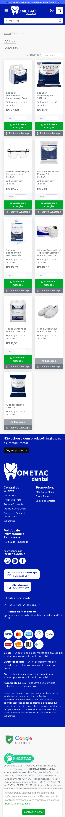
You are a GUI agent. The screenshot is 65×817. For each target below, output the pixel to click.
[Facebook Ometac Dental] (22, 560)
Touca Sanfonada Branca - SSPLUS (16, 330)
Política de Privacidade (16, 542)
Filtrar (12, 41)
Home (7, 33)
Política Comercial (14, 504)
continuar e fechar (33, 812)
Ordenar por (34, 55)
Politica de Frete (12, 499)
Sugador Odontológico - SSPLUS (45, 96)
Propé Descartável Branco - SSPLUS (47, 330)
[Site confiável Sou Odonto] (19, 758)
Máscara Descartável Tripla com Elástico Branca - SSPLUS (49, 253)
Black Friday (42, 496)
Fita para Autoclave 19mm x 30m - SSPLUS (48, 174)
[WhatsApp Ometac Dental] (7, 560)
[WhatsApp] (52, 10)
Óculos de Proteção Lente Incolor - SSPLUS (17, 174)
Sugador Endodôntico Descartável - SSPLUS (13, 253)
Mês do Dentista (45, 492)
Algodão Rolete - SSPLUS (15, 406)
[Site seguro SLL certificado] (19, 740)
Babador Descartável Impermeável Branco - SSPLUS (18, 96)
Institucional (10, 495)
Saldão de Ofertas (45, 501)
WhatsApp (10, 521)
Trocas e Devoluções (15, 509)
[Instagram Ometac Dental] (15, 560)
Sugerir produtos (16, 450)
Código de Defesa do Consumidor (15, 515)
